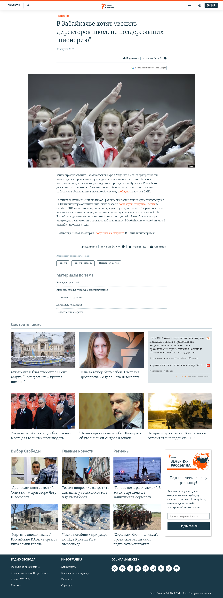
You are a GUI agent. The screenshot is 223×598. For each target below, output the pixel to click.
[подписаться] (176, 568)
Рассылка (66, 579)
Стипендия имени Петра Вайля (29, 573)
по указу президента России (137, 204)
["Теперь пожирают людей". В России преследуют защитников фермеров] (137, 470)
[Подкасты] (169, 568)
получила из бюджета (110, 233)
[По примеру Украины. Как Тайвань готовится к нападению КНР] (180, 411)
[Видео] (190, 5)
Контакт (16, 585)
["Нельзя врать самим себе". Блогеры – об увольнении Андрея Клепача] (111, 411)
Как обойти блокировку (75, 573)
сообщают (124, 191)
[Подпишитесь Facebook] (122, 568)
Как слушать (68, 567)
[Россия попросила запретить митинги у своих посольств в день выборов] (86, 470)
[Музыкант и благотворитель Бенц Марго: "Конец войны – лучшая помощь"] (43, 350)
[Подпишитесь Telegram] (146, 568)
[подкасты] (200, 5)
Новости (62, 16)
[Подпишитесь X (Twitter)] (130, 568)
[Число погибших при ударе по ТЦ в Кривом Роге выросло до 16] (86, 517)
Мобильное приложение (25, 567)
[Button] (131, 58)
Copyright (66, 585)
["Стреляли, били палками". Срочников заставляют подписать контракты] (137, 517)
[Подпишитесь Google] (115, 568)
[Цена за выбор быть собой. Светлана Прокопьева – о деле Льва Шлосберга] (111, 350)
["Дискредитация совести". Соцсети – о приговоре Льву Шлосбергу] (34, 470)
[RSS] (161, 568)
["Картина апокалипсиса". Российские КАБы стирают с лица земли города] (34, 517)
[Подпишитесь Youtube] (138, 568)
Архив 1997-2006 (20, 579)
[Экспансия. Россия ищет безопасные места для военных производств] (43, 411)
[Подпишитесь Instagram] (153, 568)
